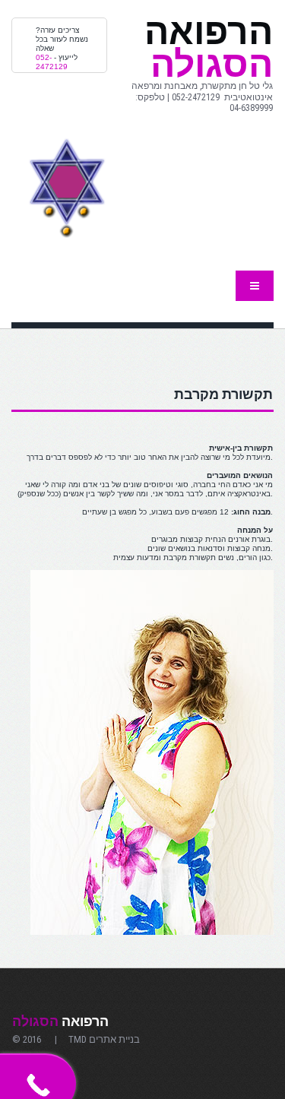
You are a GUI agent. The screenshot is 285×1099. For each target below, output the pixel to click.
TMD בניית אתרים (103, 1039)
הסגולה (208, 48)
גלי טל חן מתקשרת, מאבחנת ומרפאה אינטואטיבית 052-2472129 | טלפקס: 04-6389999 (202, 97)
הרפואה (60, 1021)
